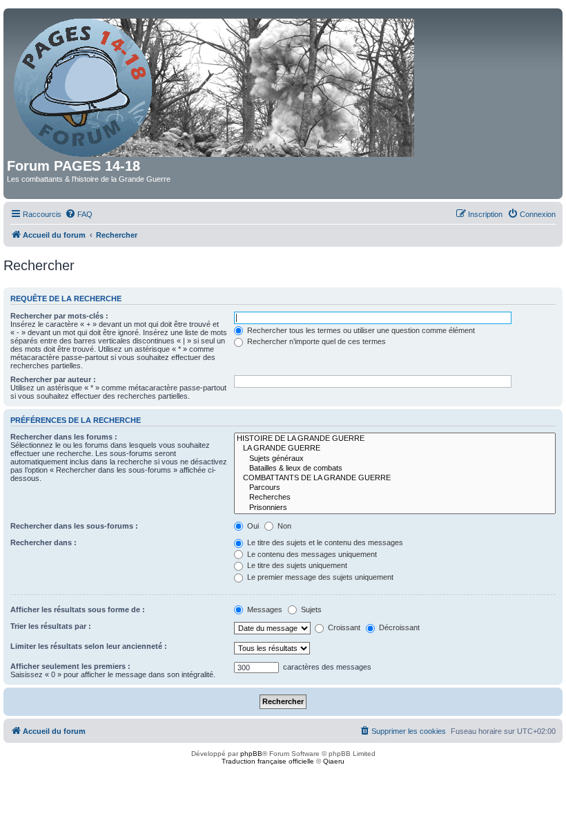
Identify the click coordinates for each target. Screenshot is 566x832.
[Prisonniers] (394, 508)
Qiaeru (333, 761)
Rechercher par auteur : (53, 379)
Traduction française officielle (268, 761)
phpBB (251, 753)
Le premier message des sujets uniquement (319, 577)
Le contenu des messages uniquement (311, 554)
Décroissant (398, 627)
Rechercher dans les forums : (63, 437)
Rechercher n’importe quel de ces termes (315, 341)
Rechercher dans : (43, 542)
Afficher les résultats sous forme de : (77, 609)
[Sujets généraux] (394, 459)
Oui (252, 526)
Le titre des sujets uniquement (296, 565)
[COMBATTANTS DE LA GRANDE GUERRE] (394, 478)
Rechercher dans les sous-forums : (74, 526)
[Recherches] (394, 497)
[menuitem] (78, 214)
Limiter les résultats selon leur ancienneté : (88, 646)
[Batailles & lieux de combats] (394, 468)
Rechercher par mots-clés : (59, 316)
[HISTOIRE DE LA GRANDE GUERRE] (394, 439)
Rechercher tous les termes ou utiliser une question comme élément (360, 330)
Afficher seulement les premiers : (70, 666)
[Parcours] (394, 488)
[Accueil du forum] (215, 85)
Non (283, 526)
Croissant (343, 627)
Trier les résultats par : (50, 626)
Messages (263, 609)
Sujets (310, 609)
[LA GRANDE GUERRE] (394, 448)
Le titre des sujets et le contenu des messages (324, 542)
